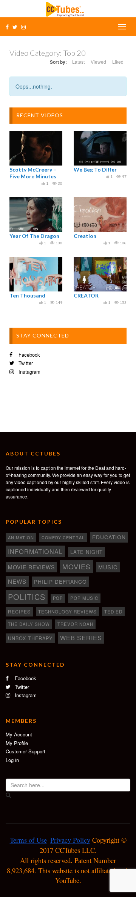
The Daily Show (29, 624)
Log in (12, 760)
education (109, 537)
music (107, 567)
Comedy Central (63, 537)
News (17, 581)
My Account (19, 734)
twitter (25, 362)
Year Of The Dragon (34, 236)
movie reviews (31, 567)
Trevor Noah (75, 624)
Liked (118, 61)
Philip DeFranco (60, 581)
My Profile (17, 743)
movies (76, 566)
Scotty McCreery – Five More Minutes (32, 172)
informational (35, 551)
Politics (26, 596)
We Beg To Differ (95, 169)
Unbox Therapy (30, 638)
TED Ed (113, 612)
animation (21, 537)
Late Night (86, 551)
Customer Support (25, 751)
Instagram (28, 371)
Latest (78, 61)
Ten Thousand (27, 295)
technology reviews (67, 612)
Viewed (98, 61)
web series (81, 637)
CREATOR (86, 295)
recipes (19, 611)
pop (58, 598)
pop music (84, 598)
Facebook (28, 354)
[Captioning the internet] (68, 8)
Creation (85, 236)
